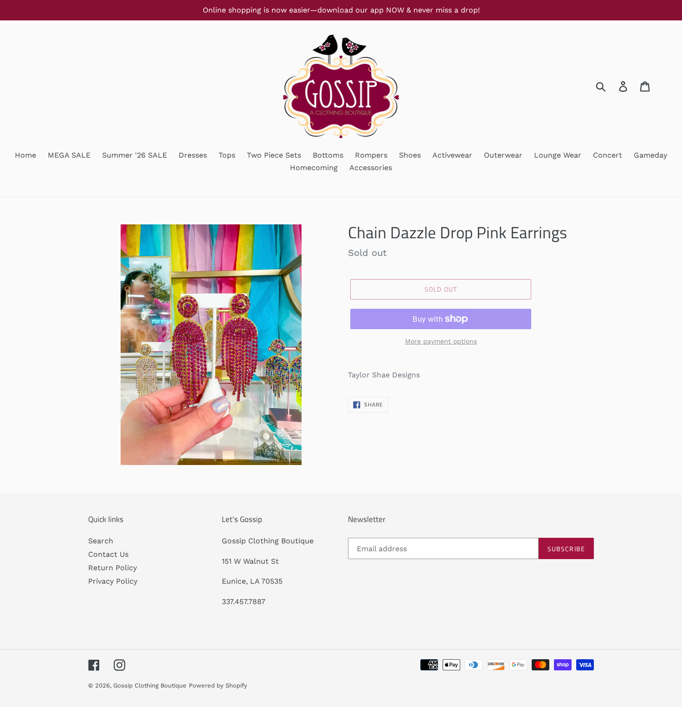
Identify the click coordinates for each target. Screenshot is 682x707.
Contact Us (108, 554)
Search (100, 540)
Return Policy (112, 567)
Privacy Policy (112, 581)
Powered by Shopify (218, 685)
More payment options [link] (441, 341)
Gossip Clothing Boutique (150, 685)
